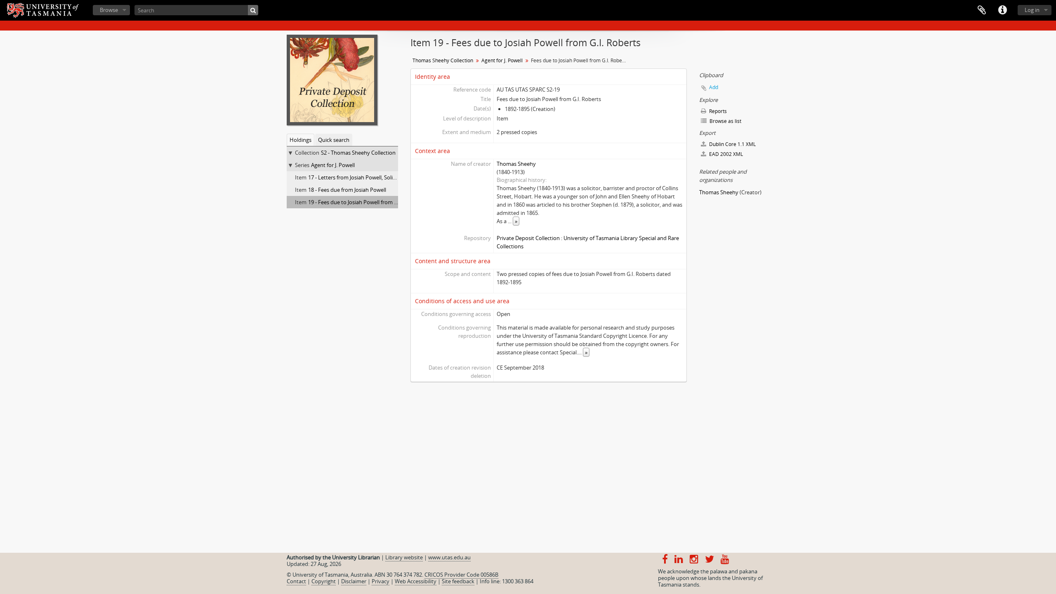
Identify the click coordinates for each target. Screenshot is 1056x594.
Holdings (300, 140)
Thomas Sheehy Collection (442, 60)
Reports (717, 111)
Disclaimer (353, 581)
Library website (404, 557)
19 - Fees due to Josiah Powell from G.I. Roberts (365, 202)
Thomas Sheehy (516, 163)
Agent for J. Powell (333, 165)
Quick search (333, 140)
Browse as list (724, 121)
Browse (109, 10)
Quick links (1002, 10)
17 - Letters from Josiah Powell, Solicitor (356, 177)
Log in (1032, 10)
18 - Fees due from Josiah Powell (347, 189)
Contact (296, 581)
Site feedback (458, 581)
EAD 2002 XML (725, 154)
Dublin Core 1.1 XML (732, 144)
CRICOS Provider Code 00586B (461, 574)
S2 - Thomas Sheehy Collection (358, 152)
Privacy (380, 581)
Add (713, 87)
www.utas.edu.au (449, 557)
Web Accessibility (415, 581)
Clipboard (981, 10)
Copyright (323, 581)
